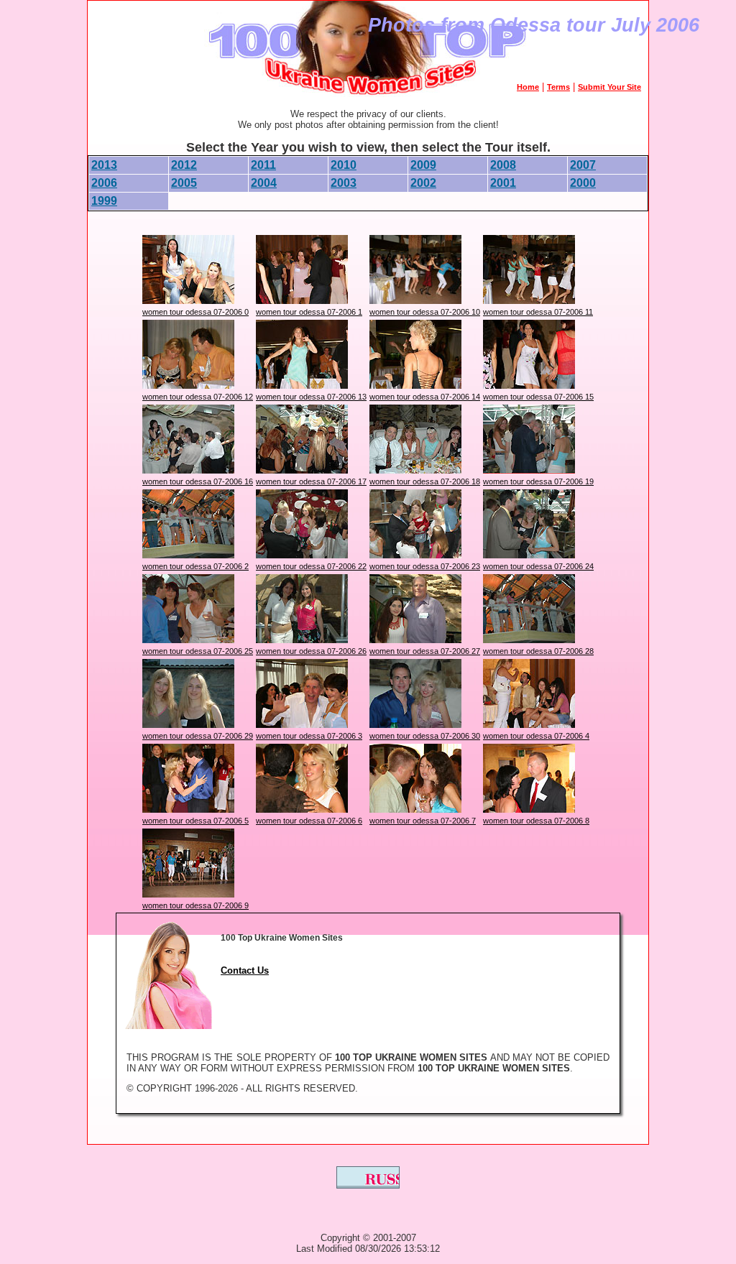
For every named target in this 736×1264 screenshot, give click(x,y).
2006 (104, 183)
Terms (558, 87)
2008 (503, 165)
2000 (583, 183)
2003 (343, 183)
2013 (104, 165)
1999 (104, 201)
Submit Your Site (609, 87)
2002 (423, 183)
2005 (184, 183)
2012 (184, 165)
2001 (503, 183)
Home (528, 87)
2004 (264, 183)
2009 (423, 165)
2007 (583, 165)
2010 (343, 165)
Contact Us (245, 970)
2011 (263, 165)
